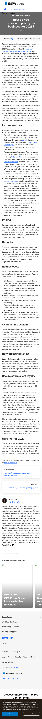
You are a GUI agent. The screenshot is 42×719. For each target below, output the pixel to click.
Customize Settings (31, 713)
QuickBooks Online (11, 162)
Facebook (4, 679)
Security (18, 657)
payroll (24, 140)
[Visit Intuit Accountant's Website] (21, 644)
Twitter (8, 679)
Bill (20, 157)
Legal (4, 657)
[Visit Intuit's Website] (21, 638)
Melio (13, 157)
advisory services (10, 181)
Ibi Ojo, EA (12, 39)
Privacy (10, 657)
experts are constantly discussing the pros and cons (17, 50)
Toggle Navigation (39, 3)
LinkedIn (17, 679)
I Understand (10, 713)
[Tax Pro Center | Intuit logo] (14, 3)
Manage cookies (7, 662)
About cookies (28, 657)
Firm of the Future (10, 462)
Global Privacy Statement (10, 704)
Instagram (13, 679)
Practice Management (21, 15)
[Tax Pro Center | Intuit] (5, 9)
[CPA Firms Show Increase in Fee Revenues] (17, 586)
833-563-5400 (13, 667)
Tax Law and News (11, 595)
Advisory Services (17, 9)
